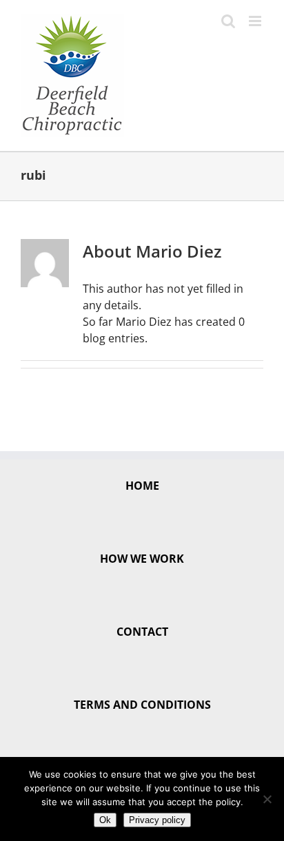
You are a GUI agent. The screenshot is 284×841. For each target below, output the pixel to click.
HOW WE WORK (142, 558)
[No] (267, 799)
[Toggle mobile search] (228, 21)
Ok (105, 820)
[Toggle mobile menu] (256, 21)
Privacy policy (157, 820)
